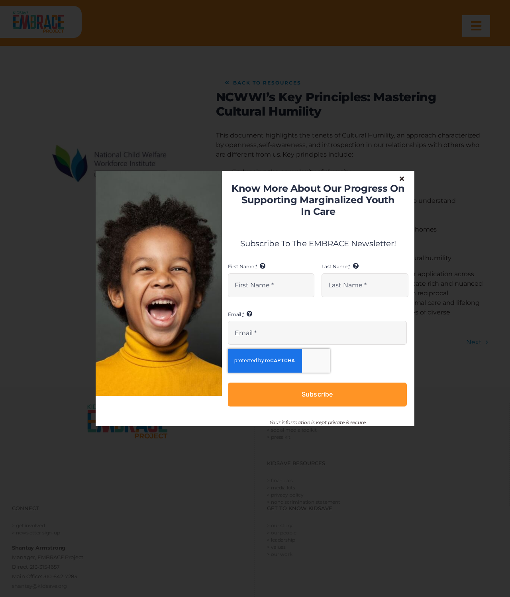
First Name (242, 266)
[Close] (401, 178)
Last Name (336, 266)
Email (236, 314)
